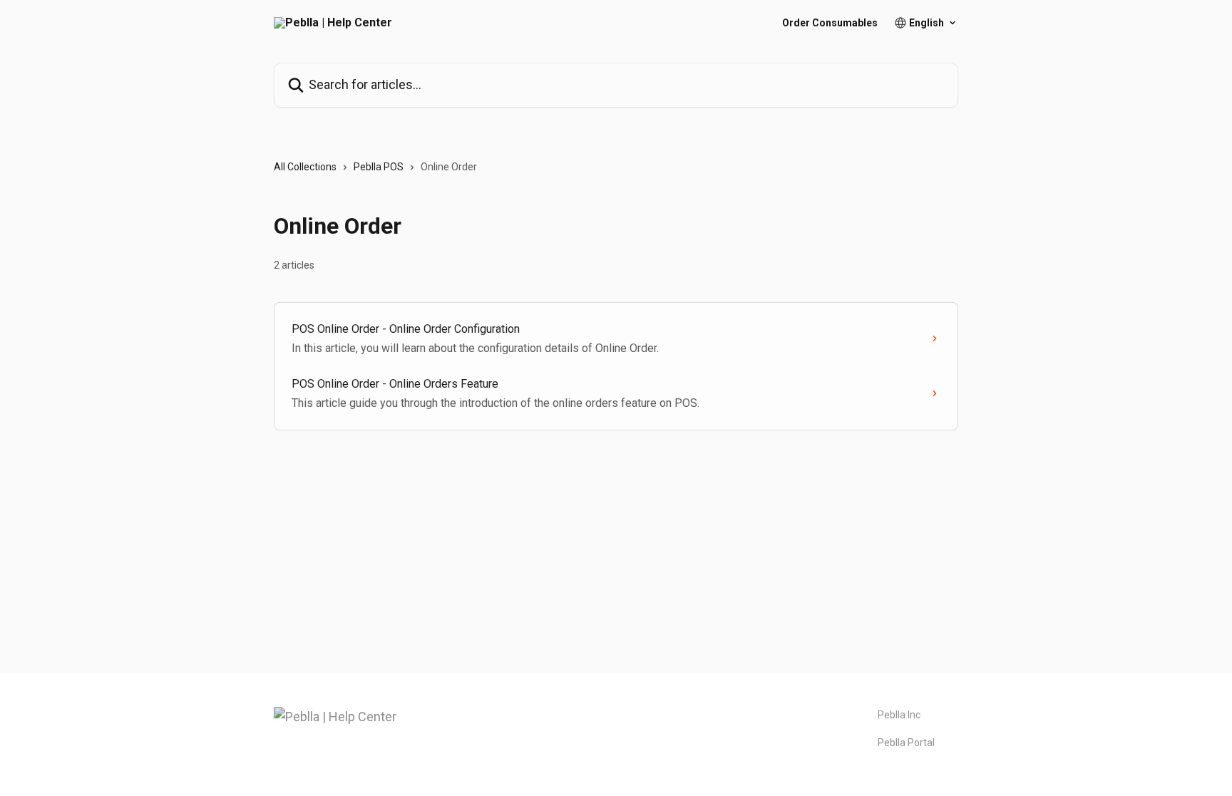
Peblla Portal (906, 742)
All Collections (305, 166)
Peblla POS (379, 166)
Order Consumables (830, 23)
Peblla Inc (899, 714)
